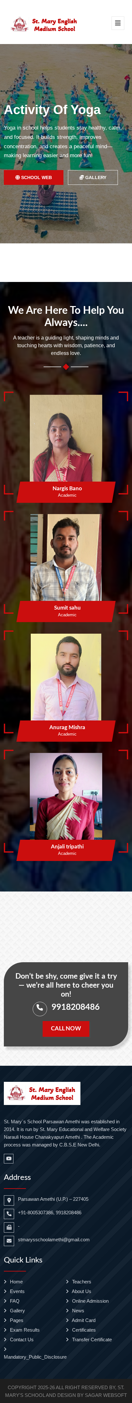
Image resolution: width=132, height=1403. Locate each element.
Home (16, 1281)
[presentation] (16, 144)
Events (17, 1291)
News (77, 1310)
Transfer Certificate (91, 1339)
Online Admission (90, 1301)
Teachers (81, 1281)
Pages (16, 1320)
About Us (81, 1291)
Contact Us (21, 1339)
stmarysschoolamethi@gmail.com (54, 1239)
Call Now (66, 1029)
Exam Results (24, 1330)
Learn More (91, 186)
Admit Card (83, 1320)
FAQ (14, 1301)
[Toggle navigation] (117, 23)
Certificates (83, 1330)
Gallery (17, 1310)
